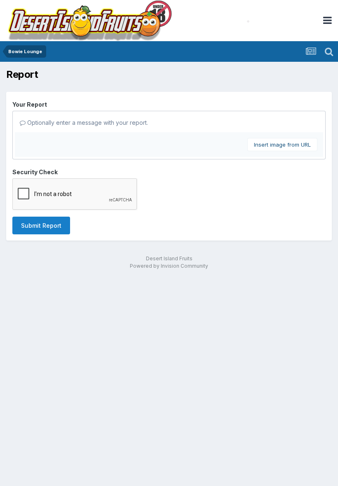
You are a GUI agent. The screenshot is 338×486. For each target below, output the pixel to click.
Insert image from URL (282, 144)
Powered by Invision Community (169, 266)
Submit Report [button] (41, 225)
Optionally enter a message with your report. (87, 122)
